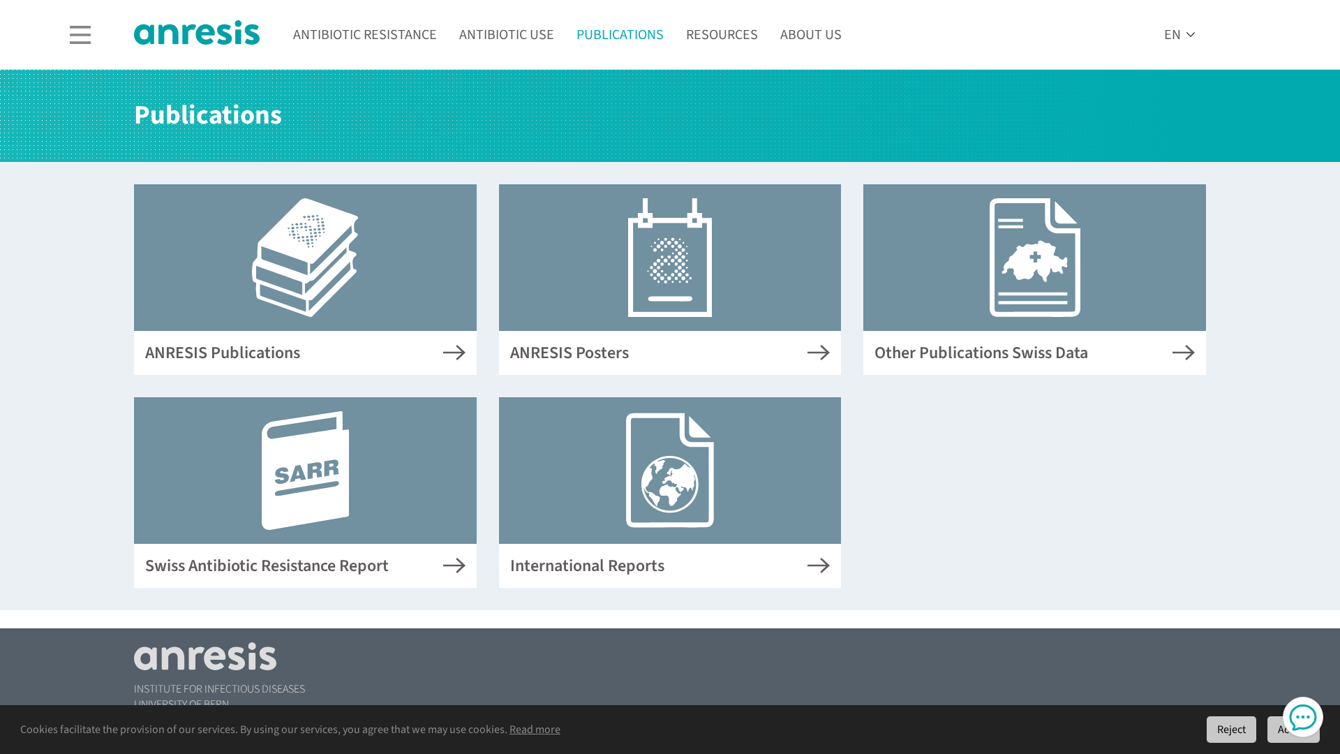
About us (811, 35)
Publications (620, 35)
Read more (534, 729)
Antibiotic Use (506, 35)
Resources (722, 35)
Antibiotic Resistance (365, 35)
